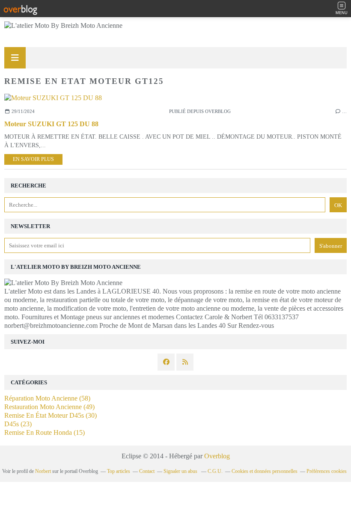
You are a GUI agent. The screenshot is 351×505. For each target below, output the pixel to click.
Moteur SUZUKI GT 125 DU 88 (51, 124)
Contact (147, 471)
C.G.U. (215, 471)
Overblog (217, 456)
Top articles (118, 471)
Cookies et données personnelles (264, 471)
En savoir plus (33, 159)
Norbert (43, 471)
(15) (44, 432)
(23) (18, 424)
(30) (50, 415)
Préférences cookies (326, 471)
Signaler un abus (181, 471)
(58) (47, 398)
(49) (49, 406)
